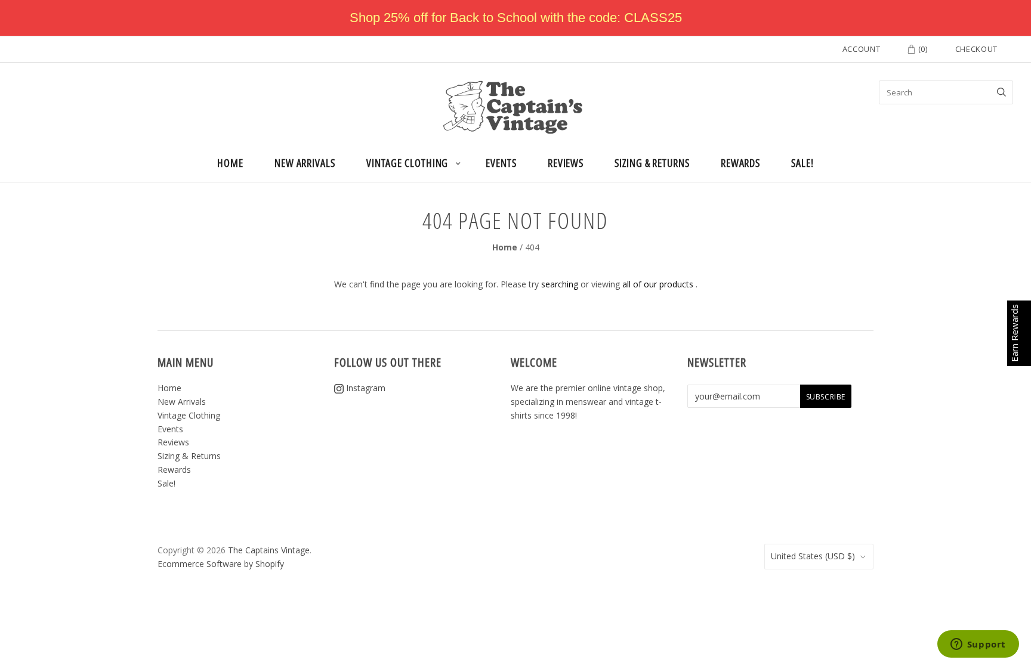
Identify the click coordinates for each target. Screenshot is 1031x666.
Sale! (802, 163)
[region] (515, 18)
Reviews (566, 163)
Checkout (976, 49)
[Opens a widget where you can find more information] (978, 645)
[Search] (1001, 92)
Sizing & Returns (652, 163)
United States (813, 556)
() (922, 49)
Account (861, 49)
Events (501, 163)
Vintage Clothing (407, 163)
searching (559, 284)
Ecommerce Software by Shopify (221, 563)
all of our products (657, 284)
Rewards (740, 163)
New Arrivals (304, 163)
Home (230, 163)
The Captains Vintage (269, 550)
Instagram (364, 388)
